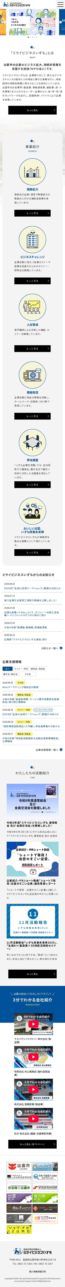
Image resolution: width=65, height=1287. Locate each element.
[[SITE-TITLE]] (16, 4)
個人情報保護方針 (37, 1271)
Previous (4, 22)
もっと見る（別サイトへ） (32, 1144)
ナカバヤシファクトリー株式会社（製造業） (32, 1040)
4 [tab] (34, 37)
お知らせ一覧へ (49, 648)
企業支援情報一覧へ (47, 750)
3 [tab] (32, 37)
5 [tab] (36, 37)
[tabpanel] (32, 22)
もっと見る (32, 110)
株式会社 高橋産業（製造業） (29, 1104)
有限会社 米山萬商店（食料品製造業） (32, 1073)
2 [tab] (30, 37)
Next (60, 22)
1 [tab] (28, 37)
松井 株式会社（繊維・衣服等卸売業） (33, 1133)
